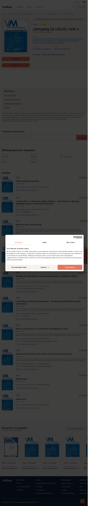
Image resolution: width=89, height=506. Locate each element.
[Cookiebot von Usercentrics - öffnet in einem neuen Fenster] (74, 237)
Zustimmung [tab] (18, 242)
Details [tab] (44, 242)
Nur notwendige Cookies (19, 267)
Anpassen (44, 267)
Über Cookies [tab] (70, 242)
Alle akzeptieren (70, 267)
